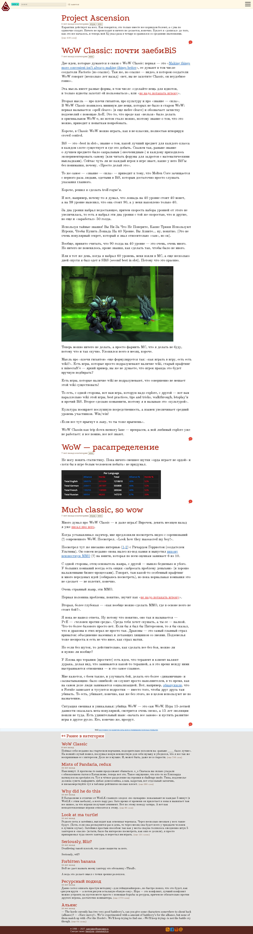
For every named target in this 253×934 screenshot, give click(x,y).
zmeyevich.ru (101, 931)
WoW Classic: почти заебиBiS (118, 50)
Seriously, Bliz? (76, 841)
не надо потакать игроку (158, 93)
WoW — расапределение (110, 447)
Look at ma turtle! (79, 814)
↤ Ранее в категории (82, 735)
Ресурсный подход (81, 881)
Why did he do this (80, 791)
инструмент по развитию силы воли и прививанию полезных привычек (128, 730)
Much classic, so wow (102, 509)
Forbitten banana (78, 861)
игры (92, 24)
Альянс (69, 904)
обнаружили (172, 685)
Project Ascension (95, 18)
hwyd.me (90, 931)
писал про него (82, 527)
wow (100, 24)
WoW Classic (74, 744)
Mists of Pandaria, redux (86, 764)
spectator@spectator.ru (97, 929)
